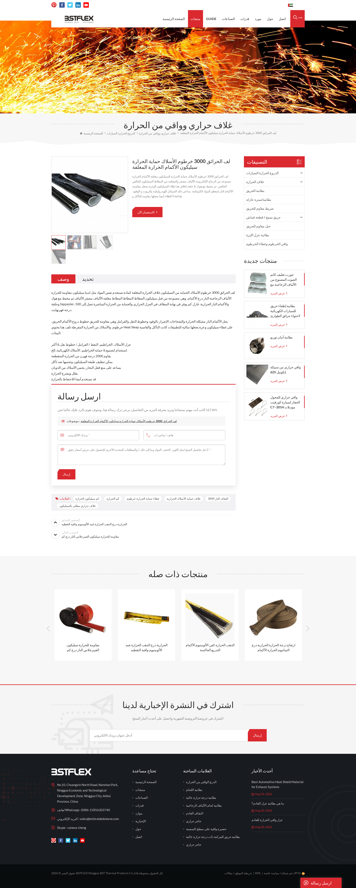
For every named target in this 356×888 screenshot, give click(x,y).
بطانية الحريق (255, 191)
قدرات (244, 19)
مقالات (228, 873)
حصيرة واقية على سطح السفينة (206, 829)
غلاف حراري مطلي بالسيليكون (77, 505)
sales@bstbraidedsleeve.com (223, 5)
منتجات (195, 19)
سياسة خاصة (271, 873)
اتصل (282, 19)
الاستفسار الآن (146, 212)
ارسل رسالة (321, 882)
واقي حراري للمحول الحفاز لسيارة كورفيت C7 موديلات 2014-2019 (285, 402)
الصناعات (228, 19)
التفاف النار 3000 (218, 498)
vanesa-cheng (76, 827)
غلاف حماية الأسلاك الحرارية (183, 498)
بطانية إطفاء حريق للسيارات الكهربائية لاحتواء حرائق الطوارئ (285, 311)
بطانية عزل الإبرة (257, 235)
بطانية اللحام (194, 790)
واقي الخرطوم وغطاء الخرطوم (267, 244)
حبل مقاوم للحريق (258, 226)
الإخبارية (140, 821)
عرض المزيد (277, 293)
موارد (138, 813)
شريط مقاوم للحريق (260, 208)
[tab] (63, 278)
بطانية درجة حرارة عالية (201, 797)
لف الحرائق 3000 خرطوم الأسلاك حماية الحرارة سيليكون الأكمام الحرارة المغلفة (129, 421)
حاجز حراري (193, 821)
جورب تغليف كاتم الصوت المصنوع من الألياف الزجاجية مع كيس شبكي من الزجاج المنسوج (285, 280)
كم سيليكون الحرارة (87, 498)
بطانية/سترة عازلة (258, 199)
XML (258, 873)
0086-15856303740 (267, 5)
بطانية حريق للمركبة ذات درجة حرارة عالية (213, 837)
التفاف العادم (194, 813)
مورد (258, 19)
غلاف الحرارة (255, 182)
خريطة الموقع (243, 873)
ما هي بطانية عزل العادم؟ (268, 803)
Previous (48, 628)
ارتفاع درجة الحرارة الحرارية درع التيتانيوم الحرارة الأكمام (210, 647)
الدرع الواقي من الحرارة (201, 782)
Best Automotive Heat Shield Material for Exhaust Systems (277, 784)
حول (270, 19)
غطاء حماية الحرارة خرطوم (143, 498)
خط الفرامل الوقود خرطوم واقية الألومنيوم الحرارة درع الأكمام (273, 647)
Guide (211, 19)
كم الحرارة (113, 498)
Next (308, 628)
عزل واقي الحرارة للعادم (267, 820)
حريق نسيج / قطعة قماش (263, 217)
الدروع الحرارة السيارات (262, 173)
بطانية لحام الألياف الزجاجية (204, 805)
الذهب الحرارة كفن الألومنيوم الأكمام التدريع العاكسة (146, 647)
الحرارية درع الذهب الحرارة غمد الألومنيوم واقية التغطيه (83, 647)
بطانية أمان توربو (281, 337)
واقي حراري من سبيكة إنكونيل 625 (285, 369)
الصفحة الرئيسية (174, 19)
